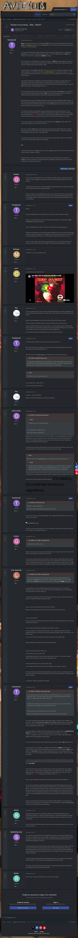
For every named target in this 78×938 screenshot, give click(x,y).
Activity (44, 14)
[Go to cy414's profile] (16, 273)
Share (61, 29)
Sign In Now (55, 908)
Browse (37, 14)
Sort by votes (64, 168)
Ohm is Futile (16, 411)
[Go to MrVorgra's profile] (16, 254)
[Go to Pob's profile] (16, 313)
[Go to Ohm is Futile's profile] (16, 416)
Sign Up (73, 9)
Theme (36, 931)
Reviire (16, 810)
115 (16, 262)
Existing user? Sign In (60, 9)
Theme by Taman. (46, 933)
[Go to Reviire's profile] (16, 815)
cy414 (16, 268)
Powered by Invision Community (34, 933)
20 (16, 583)
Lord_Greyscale (16, 570)
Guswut (16, 174)
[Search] (74, 14)
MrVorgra (16, 249)
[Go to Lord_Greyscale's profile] (16, 575)
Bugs (37, 150)
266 (12, 53)
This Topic (69, 14)
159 (16, 321)
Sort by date (71, 168)
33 (16, 823)
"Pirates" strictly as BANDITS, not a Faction (46, 722)
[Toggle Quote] (27, 358)
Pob (16, 308)
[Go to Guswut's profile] (16, 179)
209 (16, 424)
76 (16, 845)
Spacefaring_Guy (16, 832)
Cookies (42, 931)
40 (16, 187)
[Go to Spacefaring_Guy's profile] (16, 837)
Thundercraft (23, 29)
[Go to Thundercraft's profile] (12, 30)
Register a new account (23, 908)
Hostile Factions (41, 354)
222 (16, 281)
